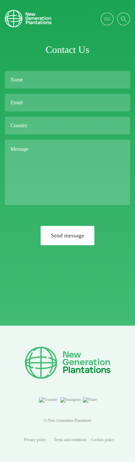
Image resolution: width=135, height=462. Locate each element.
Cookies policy (102, 439)
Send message (67, 235)
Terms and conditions (70, 439)
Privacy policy (35, 439)
